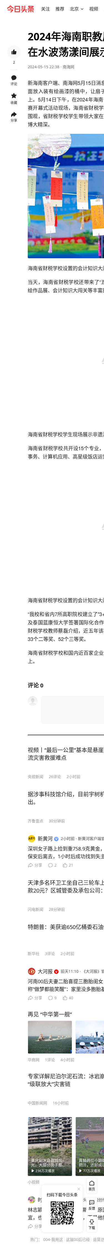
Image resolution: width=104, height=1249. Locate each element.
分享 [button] (14, 120)
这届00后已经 (78, 1239)
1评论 (50, 1059)
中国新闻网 (37, 1102)
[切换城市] (82, 9)
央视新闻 (35, 776)
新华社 (33, 953)
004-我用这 (53, 1239)
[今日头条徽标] (20, 9)
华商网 (33, 1059)
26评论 (55, 776)
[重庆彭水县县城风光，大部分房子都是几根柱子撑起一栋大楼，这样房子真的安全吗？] (50, 1146)
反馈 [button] (91, 1208)
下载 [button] (90, 1223)
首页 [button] (91, 1189)
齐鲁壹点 (35, 820)
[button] (45, 9)
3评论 (50, 953)
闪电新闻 (35, 909)
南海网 (68, 66)
